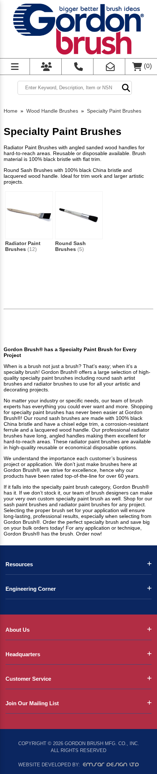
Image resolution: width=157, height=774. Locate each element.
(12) (32, 249)
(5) (80, 249)
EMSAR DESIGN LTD (111, 764)
